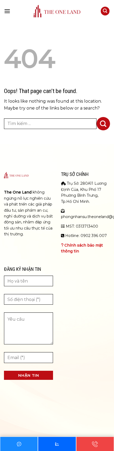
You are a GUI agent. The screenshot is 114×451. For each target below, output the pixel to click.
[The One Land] (57, 11)
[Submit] (103, 123)
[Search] (105, 11)
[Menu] (7, 11)
